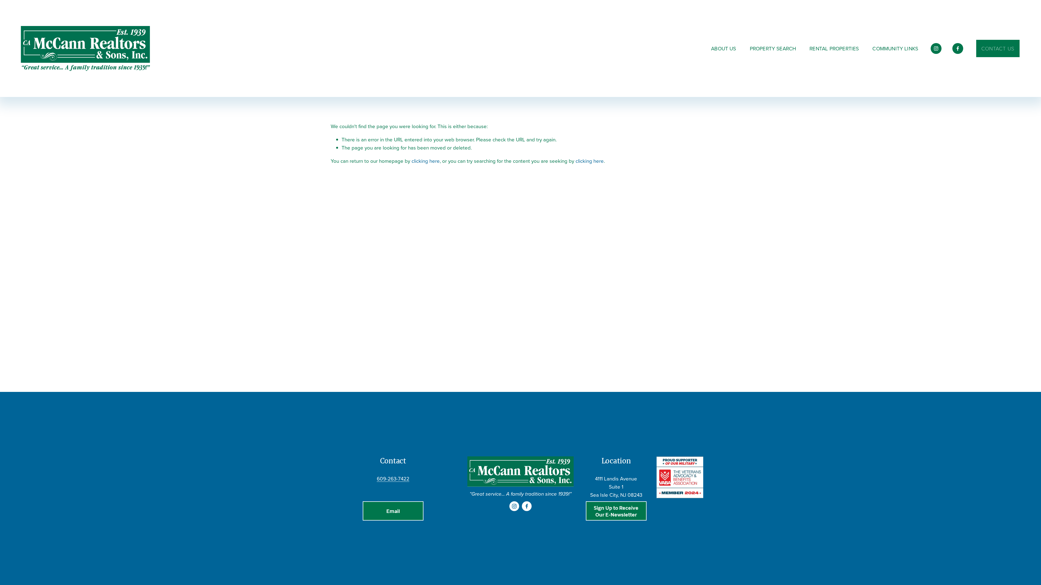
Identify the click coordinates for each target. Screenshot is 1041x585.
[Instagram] (936, 48)
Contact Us (997, 48)
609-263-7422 (393, 478)
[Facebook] (957, 48)
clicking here (426, 160)
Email (393, 511)
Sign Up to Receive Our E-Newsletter (616, 511)
